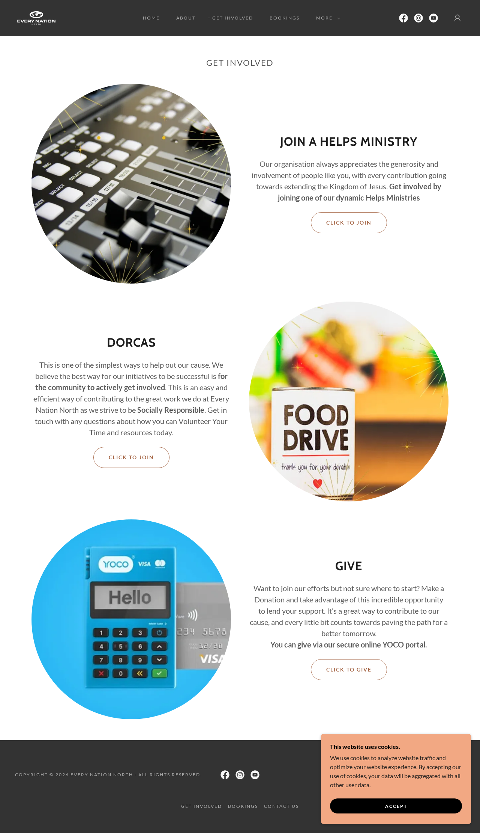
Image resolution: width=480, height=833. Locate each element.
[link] (36, 17)
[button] (327, 18)
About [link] (186, 18)
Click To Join (349, 222)
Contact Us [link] (281, 806)
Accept (396, 806)
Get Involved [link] (232, 18)
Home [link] (151, 18)
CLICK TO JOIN (131, 457)
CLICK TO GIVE (349, 669)
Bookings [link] (285, 18)
